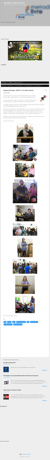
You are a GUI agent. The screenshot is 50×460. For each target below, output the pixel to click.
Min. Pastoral (10, 8)
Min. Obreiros (18, 8)
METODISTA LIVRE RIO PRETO (14, 3)
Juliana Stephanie (34, 322)
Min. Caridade (40, 8)
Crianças (9, 322)
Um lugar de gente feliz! (9, 362)
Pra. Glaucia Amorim (8, 324)
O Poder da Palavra (28, 85)
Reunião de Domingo (18, 324)
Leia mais (44, 370)
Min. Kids (26, 8)
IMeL (28, 322)
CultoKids (10, 82)
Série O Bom (10, 85)
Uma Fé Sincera (37, 85)
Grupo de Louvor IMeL (21, 322)
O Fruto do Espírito (18, 85)
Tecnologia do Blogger (25, 454)
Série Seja (4, 85)
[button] (46, 91)
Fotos (14, 322)
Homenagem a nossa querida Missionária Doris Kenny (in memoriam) (20, 375)
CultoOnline (4, 82)
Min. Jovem (32, 8)
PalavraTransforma (18, 82)
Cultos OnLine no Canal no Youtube (12, 390)
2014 (5, 322)
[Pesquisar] (48, 3)
